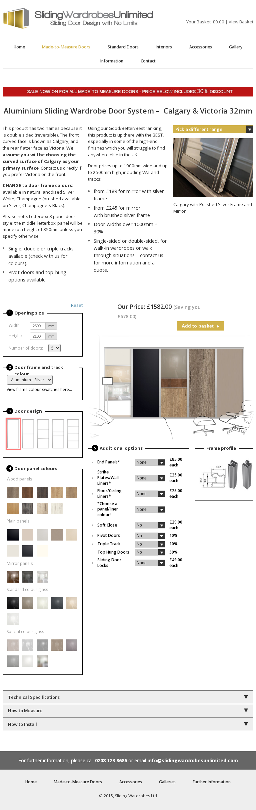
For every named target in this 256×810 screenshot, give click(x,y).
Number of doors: (26, 348)
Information (111, 61)
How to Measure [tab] (25, 710)
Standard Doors (123, 47)
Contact (148, 61)
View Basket (241, 22)
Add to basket (198, 326)
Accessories (200, 47)
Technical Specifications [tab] (34, 697)
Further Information (212, 782)
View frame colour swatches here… (39, 389)
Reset (77, 305)
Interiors (164, 47)
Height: (15, 336)
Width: (15, 325)
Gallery (235, 47)
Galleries (167, 782)
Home (19, 47)
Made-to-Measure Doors (66, 47)
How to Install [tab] (22, 724)
